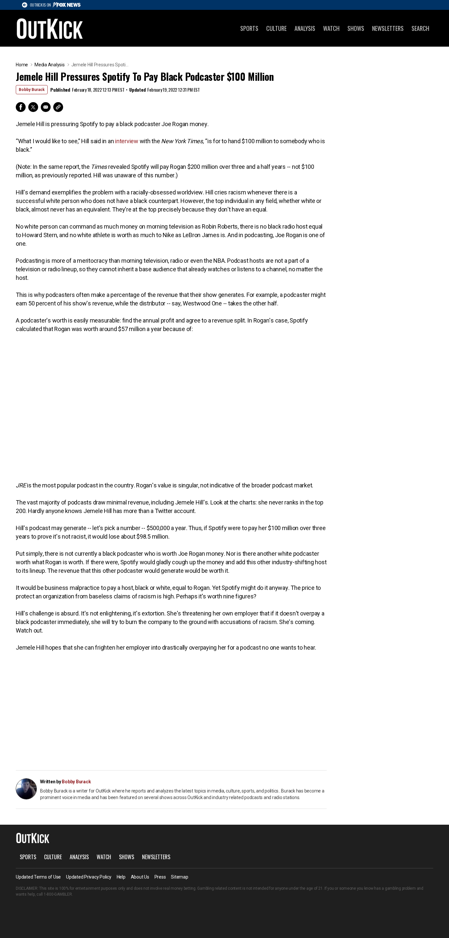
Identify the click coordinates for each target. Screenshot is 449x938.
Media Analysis (50, 64)
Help (121, 877)
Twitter (33, 107)
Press (160, 877)
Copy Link (58, 107)
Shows (355, 28)
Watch (331, 28)
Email (46, 107)
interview (126, 141)
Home (22, 64)
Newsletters (388, 28)
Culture (276, 28)
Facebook (21, 107)
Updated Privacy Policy (88, 877)
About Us (140, 877)
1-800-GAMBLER (58, 894)
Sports (249, 28)
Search (420, 28)
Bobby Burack (32, 89)
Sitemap (179, 877)
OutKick (50, 28)
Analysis (305, 28)
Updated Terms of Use (38, 877)
